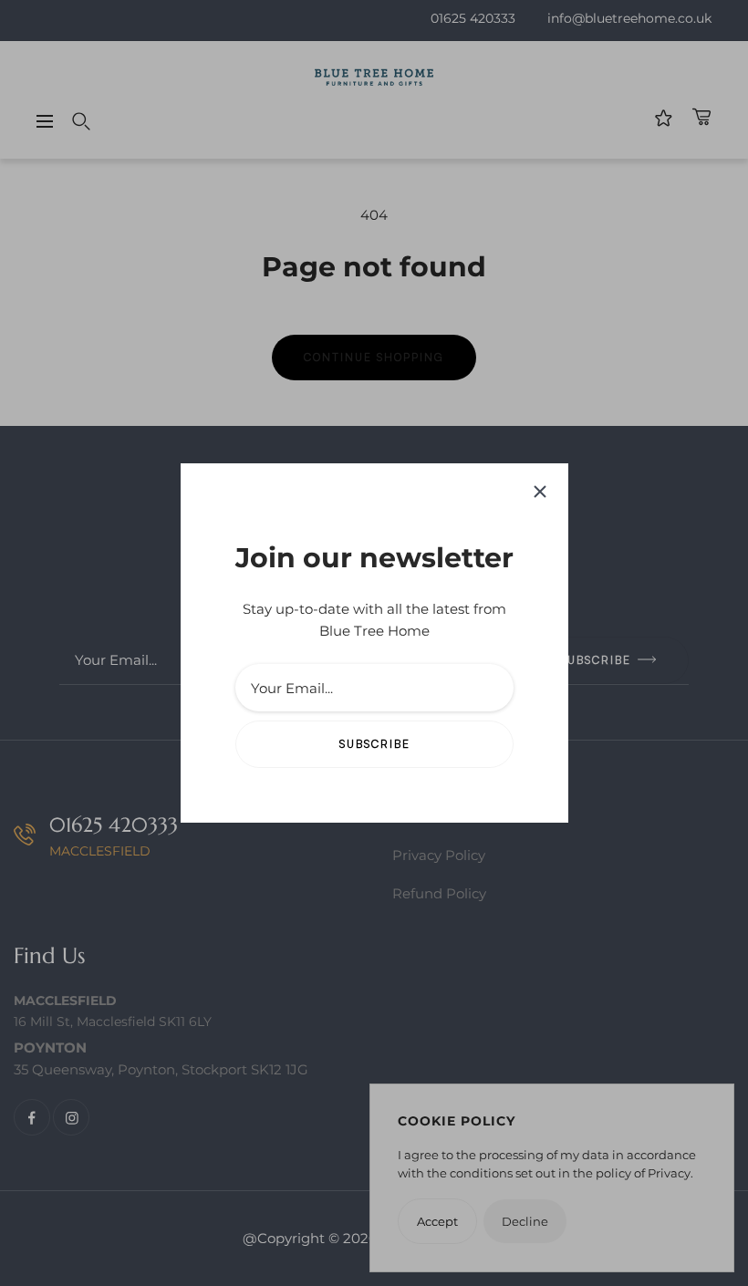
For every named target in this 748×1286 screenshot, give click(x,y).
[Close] (540, 491)
